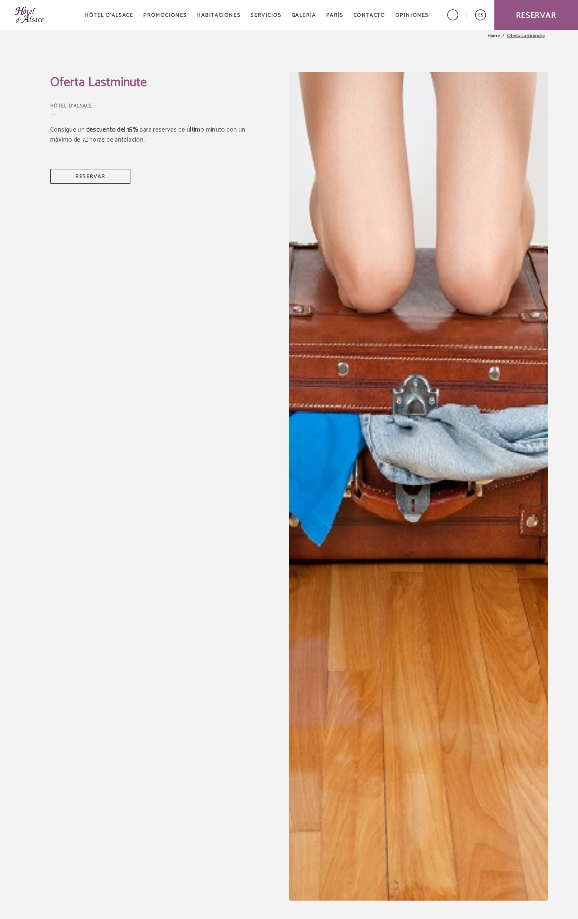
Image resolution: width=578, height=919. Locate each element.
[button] (480, 15)
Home (494, 36)
